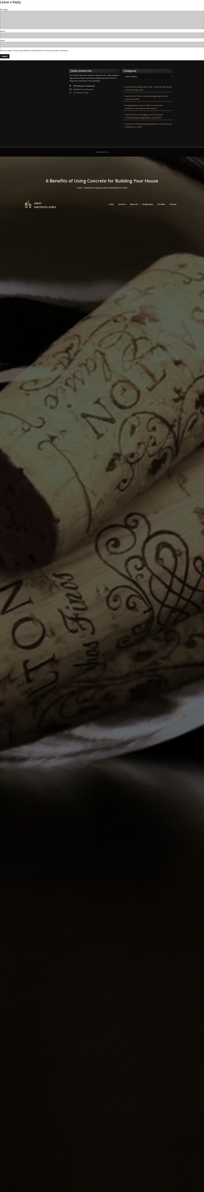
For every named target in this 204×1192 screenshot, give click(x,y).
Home (111, 204)
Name (2, 31)
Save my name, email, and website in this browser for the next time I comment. (34, 50)
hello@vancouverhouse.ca (83, 89)
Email (34, 45)
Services (122, 204)
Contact (173, 204)
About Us (134, 204)
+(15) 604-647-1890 (80, 93)
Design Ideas (147, 204)
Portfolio (161, 204)
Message (4, 9)
